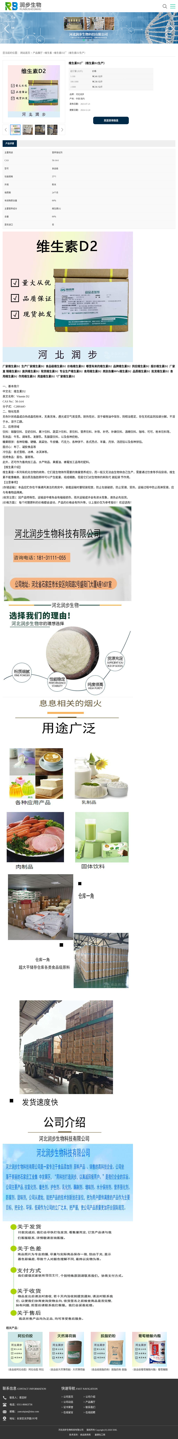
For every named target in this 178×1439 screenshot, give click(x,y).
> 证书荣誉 (67, 1407)
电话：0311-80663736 (21, 1404)
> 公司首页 (67, 1396)
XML (114, 1430)
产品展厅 (38, 53)
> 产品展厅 (89, 1402)
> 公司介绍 (89, 1396)
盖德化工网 (100, 1435)
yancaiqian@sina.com (28, 1411)
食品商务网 (85, 1435)
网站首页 (25, 53)
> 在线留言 (67, 1412)
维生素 (48, 53)
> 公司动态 (67, 1402)
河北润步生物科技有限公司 (70, 1430)
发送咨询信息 (111, 120)
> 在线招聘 (89, 1412)
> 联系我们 (89, 1407)
